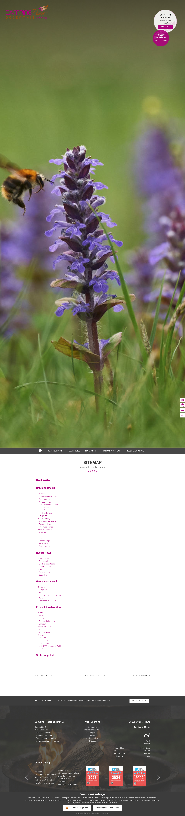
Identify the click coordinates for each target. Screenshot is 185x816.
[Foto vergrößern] (92, 401)
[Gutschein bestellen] (182, 400)
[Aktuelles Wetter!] (182, 405)
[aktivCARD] (182, 410)
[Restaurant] (182, 415)
